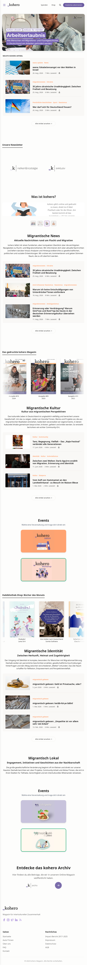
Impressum (50, 940)
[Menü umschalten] (4, 5)
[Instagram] (8, 920)
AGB (47, 947)
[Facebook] (4, 920)
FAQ (4, 947)
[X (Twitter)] (12, 920)
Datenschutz (50, 944)
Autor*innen (8, 940)
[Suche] (60, 5)
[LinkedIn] (16, 920)
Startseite (7, 936)
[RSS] (20, 920)
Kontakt (6, 951)
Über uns (7, 944)
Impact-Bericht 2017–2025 (56, 936)
